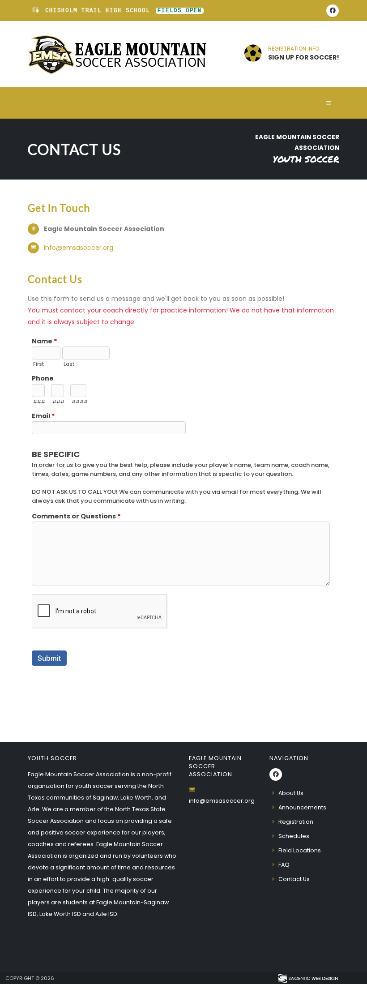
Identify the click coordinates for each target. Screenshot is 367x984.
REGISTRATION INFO (293, 49)
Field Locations (299, 850)
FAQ (284, 864)
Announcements (302, 807)
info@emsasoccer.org (78, 247)
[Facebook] (332, 10)
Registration (295, 822)
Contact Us (294, 879)
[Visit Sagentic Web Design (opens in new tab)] (307, 978)
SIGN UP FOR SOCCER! (303, 57)
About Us (290, 793)
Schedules (293, 836)
